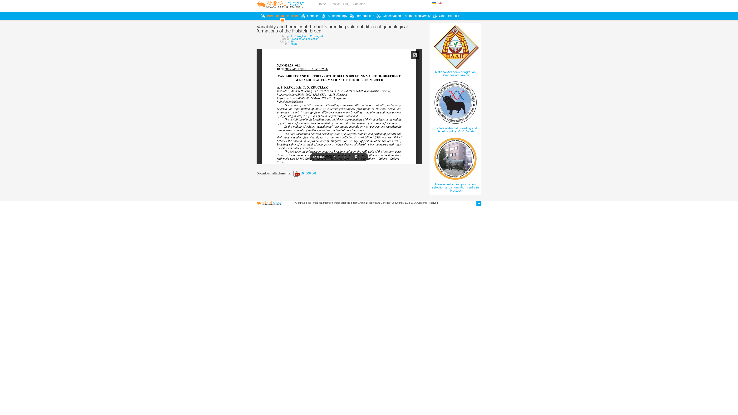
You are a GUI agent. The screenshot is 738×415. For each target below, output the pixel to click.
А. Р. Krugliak (298, 36)
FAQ (346, 4)
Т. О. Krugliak (315, 36)
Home (322, 4)
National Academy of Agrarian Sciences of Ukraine (455, 74)
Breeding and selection (304, 38)
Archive (334, 4)
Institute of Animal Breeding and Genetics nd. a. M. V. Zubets (455, 130)
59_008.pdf (308, 173)
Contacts (359, 4)
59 (292, 41)
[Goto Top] (478, 203)
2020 (294, 44)
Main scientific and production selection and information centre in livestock (455, 187)
